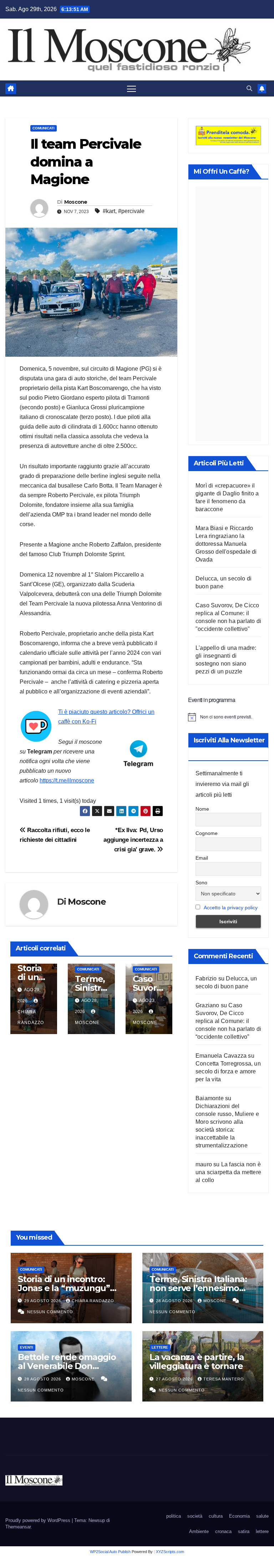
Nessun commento (50, 1312)
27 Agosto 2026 (175, 1379)
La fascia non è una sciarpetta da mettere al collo (228, 1172)
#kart (109, 211)
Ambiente (199, 1531)
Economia (239, 1516)
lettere (160, 1347)
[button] (249, 88)
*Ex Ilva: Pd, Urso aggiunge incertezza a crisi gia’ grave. (133, 839)
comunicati (43, 128)
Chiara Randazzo (30, 1017)
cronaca (223, 1531)
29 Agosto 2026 (43, 1301)
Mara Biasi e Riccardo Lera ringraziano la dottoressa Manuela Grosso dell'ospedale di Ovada (226, 544)
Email (202, 858)
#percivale (131, 211)
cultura (216, 1516)
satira (243, 1531)
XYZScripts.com (170, 1551)
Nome (202, 809)
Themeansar (18, 1526)
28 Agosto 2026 (175, 1301)
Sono (201, 882)
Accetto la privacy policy (231, 907)
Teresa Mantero (223, 1379)
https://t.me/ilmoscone (67, 780)
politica (173, 1516)
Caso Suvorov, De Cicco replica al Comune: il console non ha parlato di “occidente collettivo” (228, 1021)
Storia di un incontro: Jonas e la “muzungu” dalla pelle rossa (64, 1288)
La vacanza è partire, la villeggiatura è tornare (196, 1361)
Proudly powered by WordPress (38, 1520)
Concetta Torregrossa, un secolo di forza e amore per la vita (228, 1071)
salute (262, 1516)
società (194, 1516)
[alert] (228, 717)
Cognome (207, 833)
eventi (26, 1347)
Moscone (75, 202)
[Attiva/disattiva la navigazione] (131, 88)
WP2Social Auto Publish (110, 1551)
